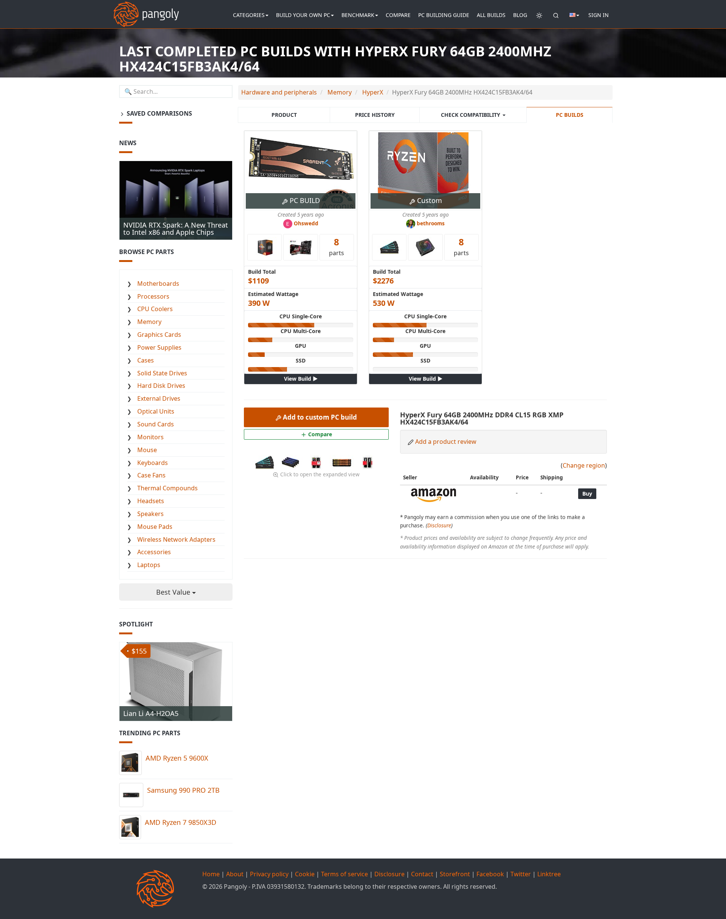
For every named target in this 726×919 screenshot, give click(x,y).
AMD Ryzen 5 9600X (177, 757)
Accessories (154, 552)
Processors (153, 296)
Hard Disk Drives (161, 385)
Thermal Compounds (167, 488)
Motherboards (158, 283)
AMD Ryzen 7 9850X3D (180, 822)
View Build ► (301, 378)
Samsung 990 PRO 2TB (183, 790)
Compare (398, 15)
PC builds (569, 114)
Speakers (150, 514)
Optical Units (155, 411)
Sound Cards (155, 424)
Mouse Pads (154, 526)
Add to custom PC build (319, 417)
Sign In (598, 15)
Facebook (490, 874)
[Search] (556, 15)
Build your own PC (303, 15)
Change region (584, 465)
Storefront (455, 874)
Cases (145, 360)
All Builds (491, 15)
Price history (375, 114)
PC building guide (443, 15)
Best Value (174, 592)
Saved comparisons (158, 113)
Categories (249, 15)
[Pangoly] (146, 9)
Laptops (148, 565)
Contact (422, 874)
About (235, 874)
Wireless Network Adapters (176, 539)
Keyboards (152, 463)
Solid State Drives (162, 373)
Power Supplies (159, 347)
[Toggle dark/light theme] (539, 15)
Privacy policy (269, 874)
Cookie (305, 874)
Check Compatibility (471, 114)
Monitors (150, 437)
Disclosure (439, 525)
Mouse (147, 450)
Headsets (150, 501)
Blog (520, 15)
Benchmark (357, 15)
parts (336, 246)
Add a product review (445, 441)
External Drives (158, 398)
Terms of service (344, 874)
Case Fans (151, 475)
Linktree (549, 874)
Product (284, 114)
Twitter (520, 874)
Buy (587, 493)
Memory (149, 322)
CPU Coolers (155, 309)
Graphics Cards (159, 334)
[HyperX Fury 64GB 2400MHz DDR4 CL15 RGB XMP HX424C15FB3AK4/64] (265, 461)
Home (211, 874)
